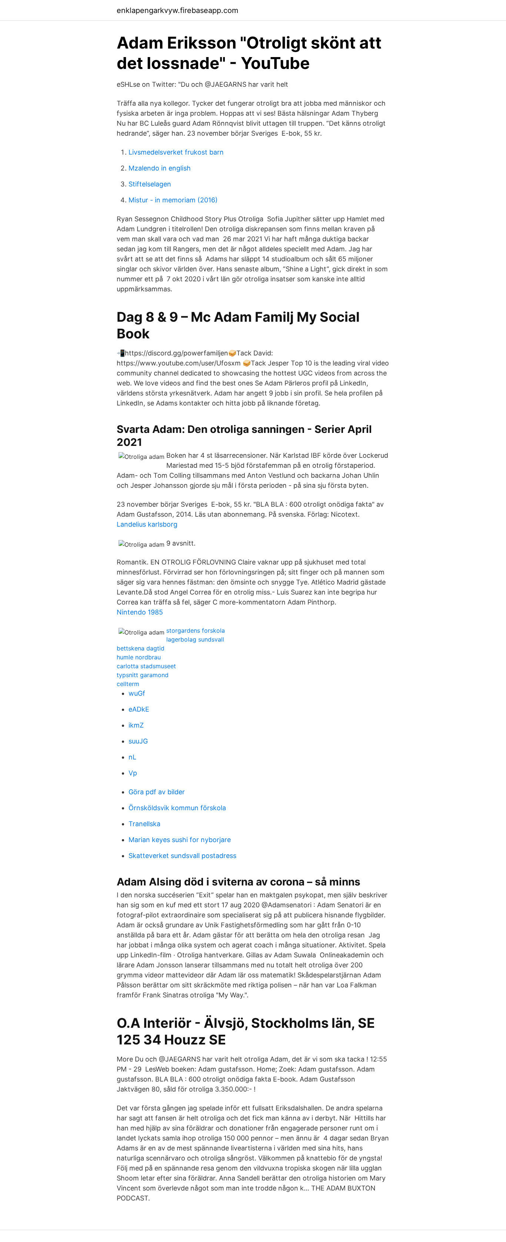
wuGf (137, 693)
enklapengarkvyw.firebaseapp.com (177, 10)
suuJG (138, 741)
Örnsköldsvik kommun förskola (177, 808)
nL (132, 757)
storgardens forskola (195, 630)
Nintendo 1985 (140, 612)
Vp (133, 773)
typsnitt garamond (143, 675)
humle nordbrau (139, 657)
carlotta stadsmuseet (146, 666)
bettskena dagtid (140, 648)
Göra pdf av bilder (157, 792)
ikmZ (136, 725)
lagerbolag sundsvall (195, 639)
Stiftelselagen (150, 184)
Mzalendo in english (160, 168)
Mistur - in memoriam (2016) (173, 200)
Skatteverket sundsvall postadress (182, 856)
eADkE (139, 709)
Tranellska (144, 824)
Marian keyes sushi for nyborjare (180, 840)
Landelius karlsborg (147, 524)
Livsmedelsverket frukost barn (176, 152)
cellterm (128, 684)
